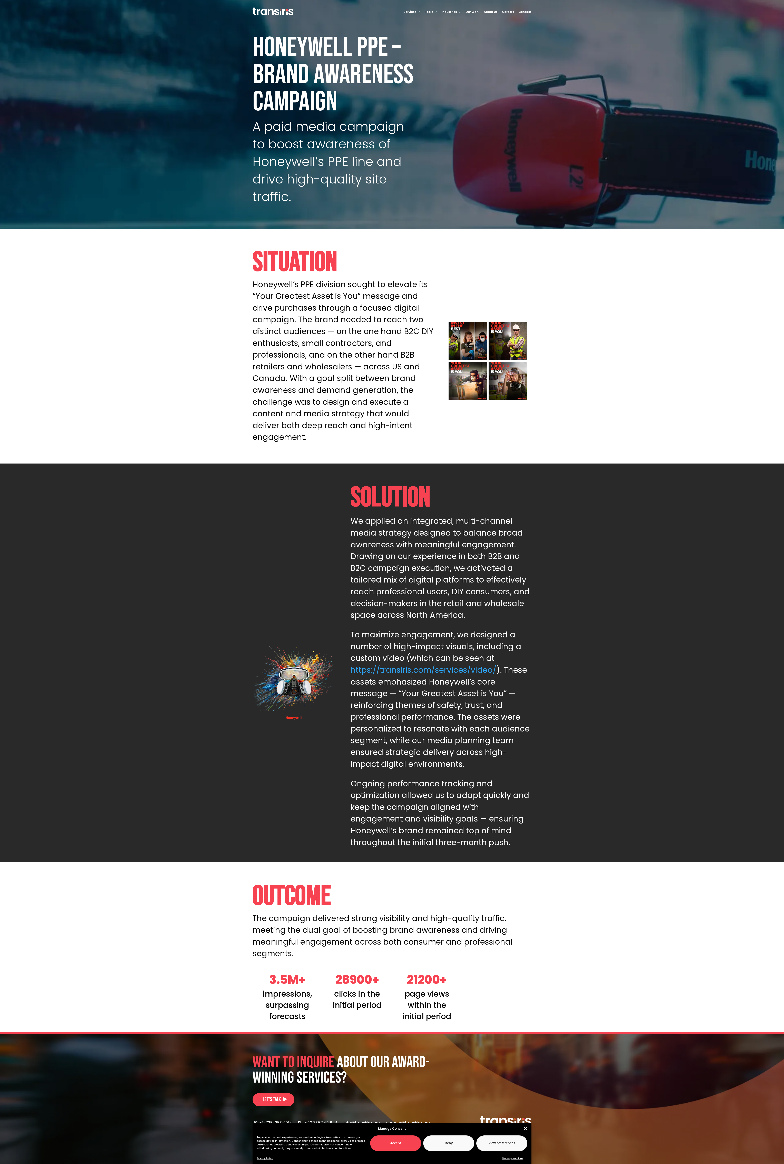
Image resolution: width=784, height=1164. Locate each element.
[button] (525, 1128)
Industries (449, 12)
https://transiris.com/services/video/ (423, 670)
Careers (508, 12)
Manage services (512, 1158)
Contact (525, 12)
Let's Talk (272, 1099)
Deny (449, 1143)
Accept (395, 1143)
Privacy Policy (265, 1158)
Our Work (472, 12)
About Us (491, 12)
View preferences (502, 1143)
